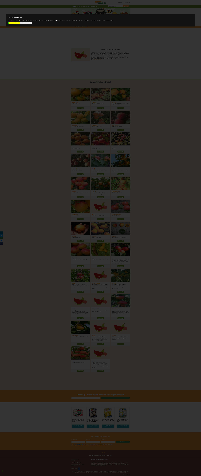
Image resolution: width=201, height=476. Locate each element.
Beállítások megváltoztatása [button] (26, 22)
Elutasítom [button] (17, 22)
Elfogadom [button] (11, 22)
